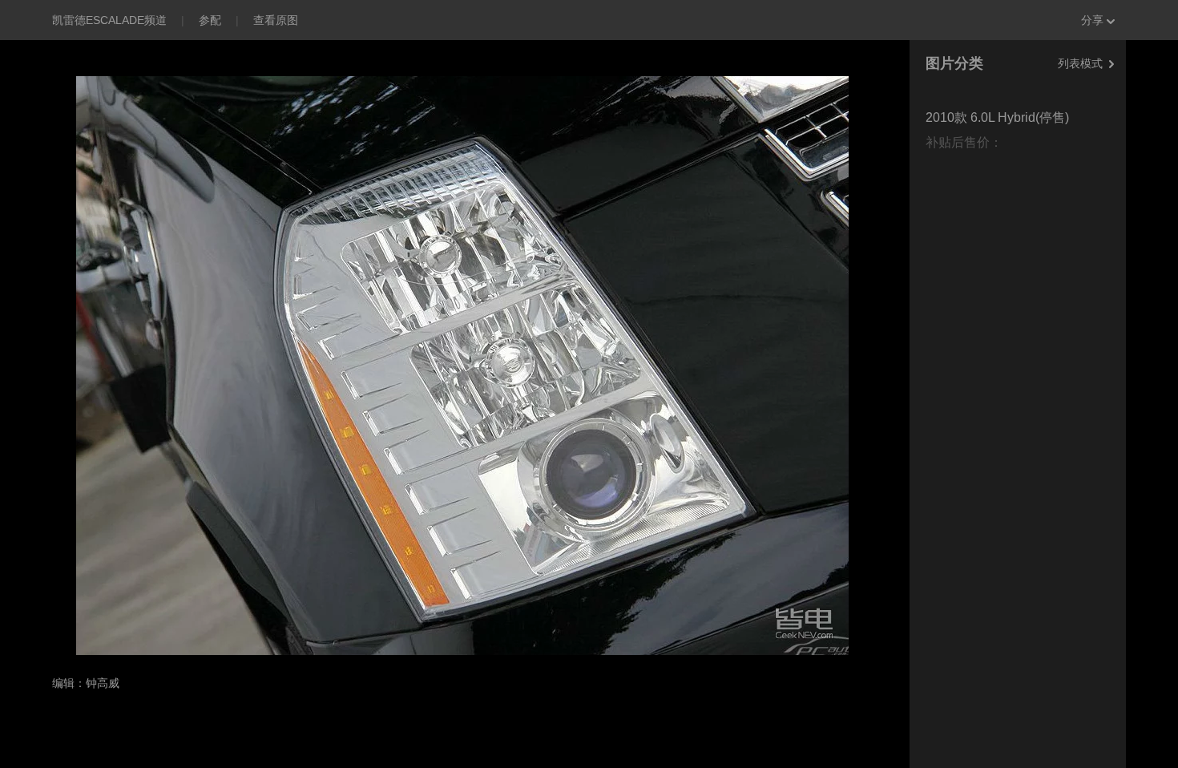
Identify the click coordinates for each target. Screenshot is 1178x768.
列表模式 (1080, 63)
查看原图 (275, 20)
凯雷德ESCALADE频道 (109, 20)
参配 (210, 20)
